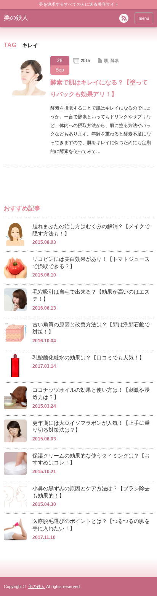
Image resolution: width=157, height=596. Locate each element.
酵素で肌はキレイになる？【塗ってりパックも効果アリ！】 (99, 88)
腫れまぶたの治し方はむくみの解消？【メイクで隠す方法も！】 (91, 230)
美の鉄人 (16, 17)
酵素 (115, 60)
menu (144, 18)
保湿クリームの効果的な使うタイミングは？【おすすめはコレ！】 (91, 459)
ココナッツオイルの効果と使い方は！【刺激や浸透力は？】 (91, 393)
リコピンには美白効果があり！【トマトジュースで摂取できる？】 (91, 262)
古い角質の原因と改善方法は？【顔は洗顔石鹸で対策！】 (91, 328)
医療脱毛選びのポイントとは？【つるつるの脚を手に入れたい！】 (91, 524)
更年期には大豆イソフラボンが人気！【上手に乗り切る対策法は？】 (91, 426)
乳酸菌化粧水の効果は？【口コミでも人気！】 (88, 357)
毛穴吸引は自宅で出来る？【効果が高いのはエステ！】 (91, 295)
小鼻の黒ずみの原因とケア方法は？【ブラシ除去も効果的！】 (91, 492)
